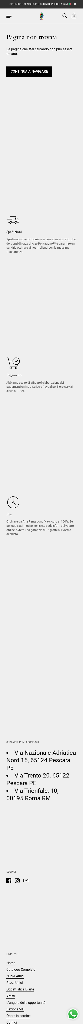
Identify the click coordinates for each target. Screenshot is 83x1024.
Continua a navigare (29, 71)
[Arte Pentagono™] (41, 16)
